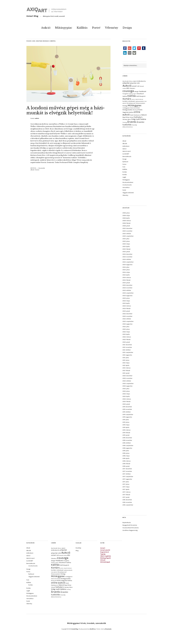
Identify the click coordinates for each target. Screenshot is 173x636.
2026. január (126, 226)
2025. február (126, 249)
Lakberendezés (139, 101)
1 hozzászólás (41, 168)
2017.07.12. (33, 168)
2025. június (126, 241)
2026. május (126, 215)
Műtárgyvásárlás (127, 110)
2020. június (126, 391)
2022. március (127, 337)
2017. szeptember (128, 476)
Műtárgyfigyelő (105, 558)
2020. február (126, 401)
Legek (124, 177)
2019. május (126, 425)
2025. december (127, 228)
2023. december (127, 285)
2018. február (126, 463)
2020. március (127, 399)
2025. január (126, 251)
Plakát (131, 115)
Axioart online (63, 555)
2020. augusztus (127, 386)
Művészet (135, 110)
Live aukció (54, 572)
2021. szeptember (128, 352)
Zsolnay (125, 122)
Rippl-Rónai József (128, 117)
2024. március (127, 277)
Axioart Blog (32, 16)
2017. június (126, 484)
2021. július (126, 357)
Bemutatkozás (127, 156)
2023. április (126, 303)
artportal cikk (135, 83)
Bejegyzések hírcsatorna (130, 525)
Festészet (142, 91)
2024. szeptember (128, 262)
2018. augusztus (127, 448)
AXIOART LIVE (135, 86)
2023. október (127, 290)
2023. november (127, 288)
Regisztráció (104, 552)
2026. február (126, 223)
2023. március (127, 306)
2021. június (126, 360)
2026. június (126, 213)
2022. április (126, 334)
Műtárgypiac (63, 27)
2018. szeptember (128, 445)
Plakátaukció (137, 115)
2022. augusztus (127, 324)
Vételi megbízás (105, 556)
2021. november (127, 347)
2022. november (127, 316)
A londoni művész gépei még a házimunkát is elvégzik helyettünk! (65, 110)
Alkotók (32, 170)
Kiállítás (82, 27)
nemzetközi (126, 187)
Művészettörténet (128, 182)
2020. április (126, 396)
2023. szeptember (128, 293)
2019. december (127, 406)
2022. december (127, 313)
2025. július (126, 238)
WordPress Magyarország (130, 530)
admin (37, 118)
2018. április (126, 458)
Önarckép (134, 125)
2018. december (127, 437)
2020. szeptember (128, 383)
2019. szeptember (128, 414)
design (136, 91)
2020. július (126, 388)
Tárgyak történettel (128, 192)
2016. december (127, 499)
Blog (77, 550)
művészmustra (127, 185)
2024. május (126, 272)
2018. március (127, 461)
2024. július (126, 267)
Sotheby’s (138, 117)
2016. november (127, 502)
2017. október (127, 474)
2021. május (126, 363)
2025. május (126, 244)
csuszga (128, 91)
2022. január (126, 342)
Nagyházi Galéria (128, 112)
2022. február (126, 339)
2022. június (126, 329)
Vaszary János (127, 119)
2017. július (126, 481)
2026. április (126, 218)
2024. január (126, 282)
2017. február (126, 494)
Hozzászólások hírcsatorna (131, 527)
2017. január (126, 497)
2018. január (126, 466)
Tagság (102, 554)
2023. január (126, 311)
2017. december (127, 468)
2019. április (126, 427)
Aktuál (124, 141)
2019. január (126, 435)
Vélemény (111, 27)
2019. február (126, 432)
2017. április (126, 489)
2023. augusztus (127, 295)
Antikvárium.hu (141, 81)
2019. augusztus (127, 417)
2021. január (126, 373)
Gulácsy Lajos (132, 93)
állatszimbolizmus (128, 127)
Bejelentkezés (127, 522)
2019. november (127, 409)
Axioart (102, 548)
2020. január (126, 404)
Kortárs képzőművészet (137, 99)
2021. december (127, 344)
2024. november (127, 257)
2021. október (127, 350)
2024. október (127, 259)
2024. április (126, 275)
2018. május (126, 456)
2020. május (126, 394)
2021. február (126, 370)
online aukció (58, 582)
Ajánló (135, 81)
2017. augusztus (127, 479)
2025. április (126, 246)
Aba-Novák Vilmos (128, 81)
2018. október (127, 443)
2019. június (126, 422)
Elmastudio (108, 629)
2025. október (127, 233)
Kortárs (37, 170)
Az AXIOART (126, 154)
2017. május (126, 487)
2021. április (126, 365)
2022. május (126, 332)
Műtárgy (125, 106)
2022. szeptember (128, 321)
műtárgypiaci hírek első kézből (131, 108)
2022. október (127, 319)
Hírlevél (102, 560)
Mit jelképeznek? (131, 103)
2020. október (127, 381)
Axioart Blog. (74, 629)
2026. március (127, 220)
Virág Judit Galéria (138, 119)
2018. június (126, 453)
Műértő (140, 110)
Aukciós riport (127, 151)
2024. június (126, 269)
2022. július (126, 326)
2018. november (127, 440)
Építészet (125, 161)
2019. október (127, 412)
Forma (124, 164)
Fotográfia (125, 93)
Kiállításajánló (140, 96)
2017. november (127, 471)
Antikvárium (126, 146)
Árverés (131, 121)
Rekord (144, 115)
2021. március (127, 368)
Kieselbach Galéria (65, 562)
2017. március (127, 492)
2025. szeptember (128, 236)
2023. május (126, 301)
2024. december (127, 254)
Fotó (124, 167)
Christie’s (132, 88)
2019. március (127, 430)
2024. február (126, 280)
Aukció (45, 27)
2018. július (126, 450)
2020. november (127, 378)
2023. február (126, 308)
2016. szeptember (128, 505)
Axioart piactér (105, 550)
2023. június (126, 298)
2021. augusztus (127, 355)
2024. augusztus (127, 264)
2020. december (127, 375)
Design (127, 27)
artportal (126, 83)
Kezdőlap (78, 548)
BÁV (127, 88)
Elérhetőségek (105, 562)
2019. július (126, 419)
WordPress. (93, 629)
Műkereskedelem (140, 103)
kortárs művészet (129, 101)
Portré (96, 27)
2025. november (127, 231)
